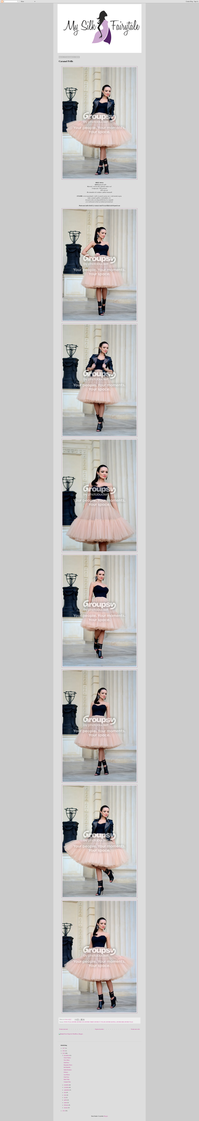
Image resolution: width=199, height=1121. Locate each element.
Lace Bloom (67, 1074)
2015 (63, 1053)
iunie (65, 1095)
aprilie (65, 1100)
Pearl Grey (66, 1077)
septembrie (67, 1090)
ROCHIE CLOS (80, 1022)
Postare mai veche (135, 1029)
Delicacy (66, 1072)
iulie (65, 1092)
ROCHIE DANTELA (111, 1022)
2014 (63, 1110)
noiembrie (66, 1085)
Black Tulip (66, 1079)
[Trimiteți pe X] (80, 1020)
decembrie (66, 1055)
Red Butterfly (67, 1067)
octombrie (66, 1087)
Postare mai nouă (63, 1029)
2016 (63, 1051)
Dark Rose (66, 1062)
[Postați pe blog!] (78, 1020)
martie (65, 1102)
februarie (66, 1105)
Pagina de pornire (99, 1029)
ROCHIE (74, 1022)
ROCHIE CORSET (89, 1022)
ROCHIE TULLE (129, 1022)
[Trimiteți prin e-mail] (76, 1020)
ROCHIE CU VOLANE (100, 1022)
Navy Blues (67, 1060)
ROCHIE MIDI (120, 1022)
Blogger (106, 1116)
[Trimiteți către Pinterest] (84, 1020)
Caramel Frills (67, 1082)
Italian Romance (68, 1070)
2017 (63, 1048)
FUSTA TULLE (68, 1022)
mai (65, 1097)
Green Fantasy (67, 1057)
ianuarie (66, 1107)
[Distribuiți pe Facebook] (82, 1020)
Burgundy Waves (68, 1065)
